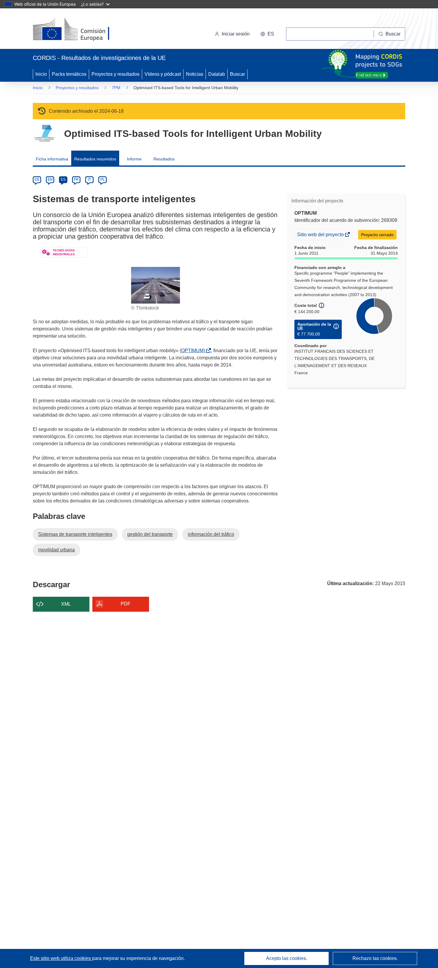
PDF (126, 603)
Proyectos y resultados (115, 74)
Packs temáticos (69, 74)
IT (89, 179)
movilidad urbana (56, 549)
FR (76, 179)
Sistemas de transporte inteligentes (75, 534)
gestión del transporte (150, 534)
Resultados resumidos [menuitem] (95, 159)
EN (50, 179)
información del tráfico (211, 534)
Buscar (237, 74)
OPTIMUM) (194, 350)
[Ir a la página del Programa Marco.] (44, 133)
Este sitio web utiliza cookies (61, 958)
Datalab (216, 74)
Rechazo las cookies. (375, 958)
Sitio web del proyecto (321, 235)
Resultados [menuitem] (164, 159)
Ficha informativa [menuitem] (52, 159)
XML (66, 604)
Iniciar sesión (236, 33)
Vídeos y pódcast (163, 74)
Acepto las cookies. (286, 958)
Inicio (41, 74)
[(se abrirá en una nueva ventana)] (81, 30)
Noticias (194, 74)
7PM (116, 87)
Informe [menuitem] (134, 159)
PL (102, 179)
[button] (267, 34)
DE (37, 179)
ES (63, 179)
